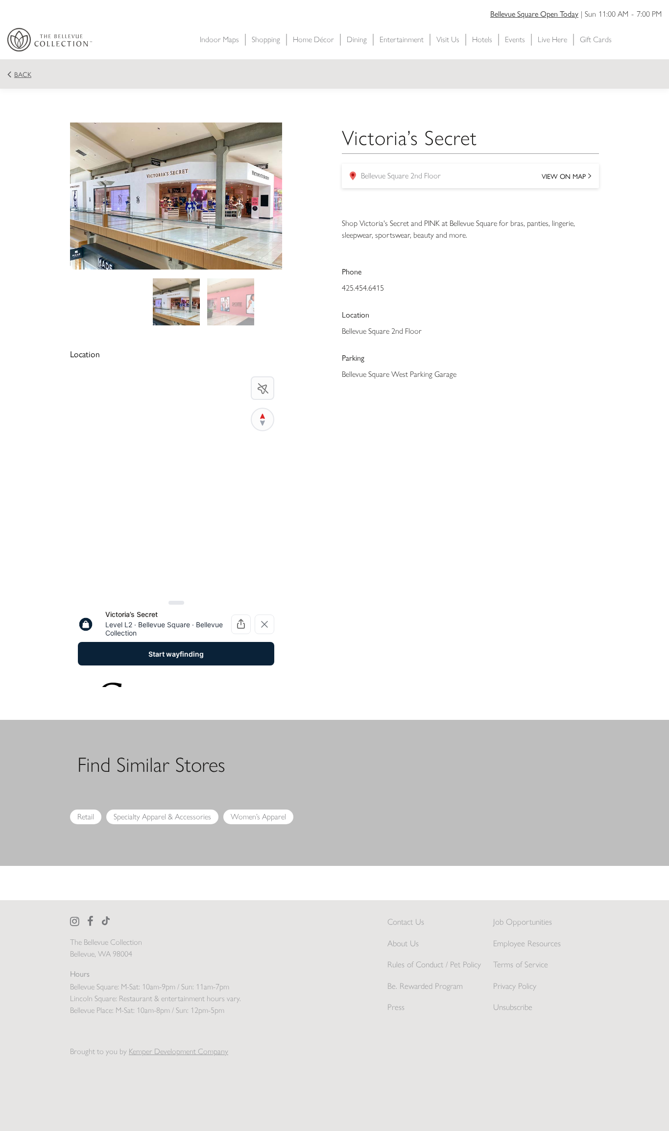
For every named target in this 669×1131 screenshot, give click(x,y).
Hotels (482, 39)
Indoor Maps (219, 39)
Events (515, 39)
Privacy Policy (514, 986)
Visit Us (447, 39)
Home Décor (313, 39)
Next (289, 196)
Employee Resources (527, 943)
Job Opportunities (522, 922)
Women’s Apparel (258, 816)
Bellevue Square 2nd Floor (467, 178)
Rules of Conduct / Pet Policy (434, 964)
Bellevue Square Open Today (534, 13)
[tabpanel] (176, 301)
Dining (357, 39)
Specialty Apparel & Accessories (162, 816)
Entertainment (402, 39)
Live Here (552, 39)
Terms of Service (520, 964)
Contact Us (405, 922)
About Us (403, 943)
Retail (85, 816)
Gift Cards (596, 39)
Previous (63, 196)
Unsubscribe (512, 1007)
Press (396, 1007)
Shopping (266, 39)
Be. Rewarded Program (425, 986)
